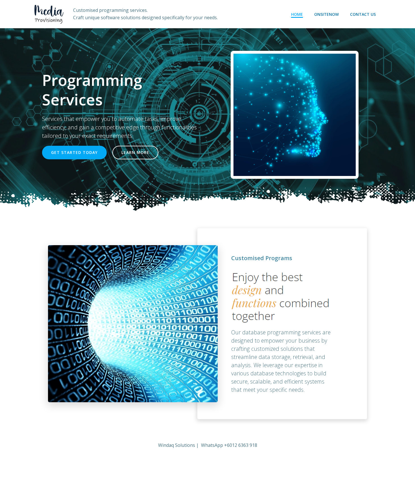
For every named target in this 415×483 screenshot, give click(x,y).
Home (297, 14)
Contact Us (363, 14)
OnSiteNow (326, 14)
